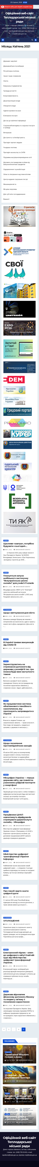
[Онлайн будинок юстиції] (19, 478)
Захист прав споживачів (12, 76)
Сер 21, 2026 (11, 1101)
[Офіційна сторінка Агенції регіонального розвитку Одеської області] (19, 251)
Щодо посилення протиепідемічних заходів (17, 744)
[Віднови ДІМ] (19, 290)
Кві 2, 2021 (8, 897)
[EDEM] (19, 379)
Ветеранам (7, 132)
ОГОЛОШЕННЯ (11, 920)
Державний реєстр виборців (13, 66)
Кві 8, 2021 (8, 616)
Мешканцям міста (9, 184)
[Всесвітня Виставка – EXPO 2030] (19, 328)
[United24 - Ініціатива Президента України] (19, 309)
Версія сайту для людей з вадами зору (18, 6)
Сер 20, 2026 (11, 1122)
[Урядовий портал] (19, 412)
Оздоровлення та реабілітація (14, 169)
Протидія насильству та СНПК (14, 152)
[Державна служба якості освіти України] (19, 487)
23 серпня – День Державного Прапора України (17, 1077)
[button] (32, 40)
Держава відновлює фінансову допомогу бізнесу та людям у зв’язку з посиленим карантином (18, 998)
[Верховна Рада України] (19, 401)
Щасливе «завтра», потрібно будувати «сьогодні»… (18, 544)
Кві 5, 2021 (8, 788)
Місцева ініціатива (10, 189)
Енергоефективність (10, 96)
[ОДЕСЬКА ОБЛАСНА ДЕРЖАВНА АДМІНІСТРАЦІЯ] (19, 445)
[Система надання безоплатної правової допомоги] (19, 501)
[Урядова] (19, 367)
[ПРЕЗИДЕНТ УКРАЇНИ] (19, 390)
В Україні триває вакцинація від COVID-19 (18, 643)
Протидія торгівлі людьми (12, 142)
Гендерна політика (10, 147)
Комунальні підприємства (12, 86)
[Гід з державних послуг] (19, 348)
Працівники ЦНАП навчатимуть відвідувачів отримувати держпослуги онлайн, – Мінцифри (17, 818)
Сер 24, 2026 (11, 1060)
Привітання (8, 1052)
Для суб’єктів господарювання (14, 194)
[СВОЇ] (19, 269)
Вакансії (6, 199)
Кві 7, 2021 (8, 677)
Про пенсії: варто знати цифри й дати (15, 892)
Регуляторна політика (11, 71)
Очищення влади (9, 106)
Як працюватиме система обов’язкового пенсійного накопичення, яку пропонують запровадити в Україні (18, 709)
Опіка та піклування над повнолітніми (17, 174)
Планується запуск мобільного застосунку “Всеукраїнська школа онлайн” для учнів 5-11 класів (18, 579)
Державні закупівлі (10, 61)
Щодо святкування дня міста (18, 613)
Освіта (5, 81)
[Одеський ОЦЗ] (19, 467)
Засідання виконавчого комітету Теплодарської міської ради (19, 1098)
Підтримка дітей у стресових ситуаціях (16, 1117)
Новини (6, 540)
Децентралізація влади (11, 101)
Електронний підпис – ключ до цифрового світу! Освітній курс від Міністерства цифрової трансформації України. (18, 957)
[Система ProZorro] (19, 423)
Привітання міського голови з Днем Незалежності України (18, 1057)
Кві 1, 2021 (8, 966)
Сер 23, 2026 (11, 1081)
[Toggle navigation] (17, 40)
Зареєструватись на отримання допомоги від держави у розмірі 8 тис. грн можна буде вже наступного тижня (18, 669)
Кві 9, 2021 (8, 549)
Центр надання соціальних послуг (15, 179)
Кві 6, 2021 (8, 749)
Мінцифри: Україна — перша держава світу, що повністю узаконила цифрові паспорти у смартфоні (19, 781)
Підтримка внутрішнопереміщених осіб (17, 157)
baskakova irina (21, 966)
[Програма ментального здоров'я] (19, 522)
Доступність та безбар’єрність (14, 137)
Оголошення (7, 609)
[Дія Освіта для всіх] (19, 236)
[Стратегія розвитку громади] (19, 216)
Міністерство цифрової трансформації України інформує (16, 856)
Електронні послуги (10, 116)
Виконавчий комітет (22, 549)
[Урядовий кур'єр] (19, 434)
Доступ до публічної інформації (14, 120)
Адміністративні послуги (12, 111)
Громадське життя (9, 91)
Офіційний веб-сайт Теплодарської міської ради (19, 17)
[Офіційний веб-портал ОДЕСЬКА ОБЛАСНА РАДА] (19, 456)
